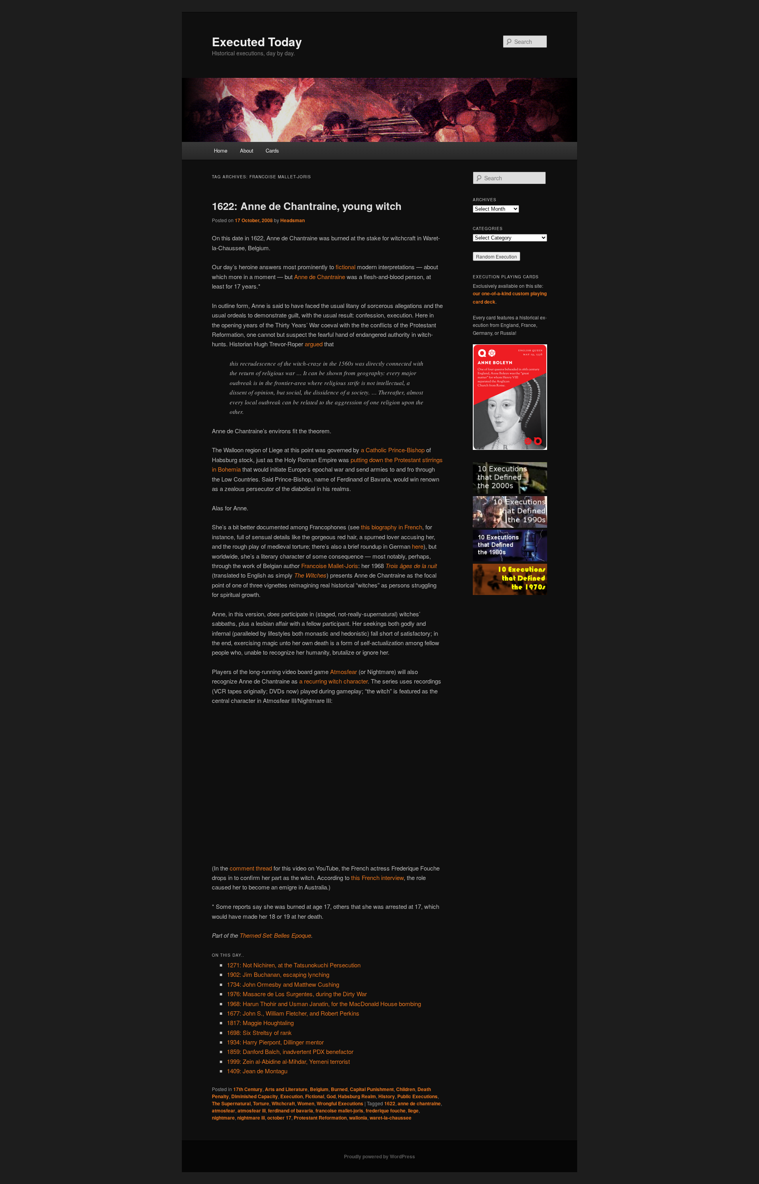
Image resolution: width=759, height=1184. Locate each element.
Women (305, 1103)
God (331, 1096)
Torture (261, 1103)
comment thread (251, 868)
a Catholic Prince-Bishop (393, 450)
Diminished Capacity (254, 1096)
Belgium (319, 1089)
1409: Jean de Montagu (257, 1071)
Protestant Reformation (320, 1117)
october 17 (279, 1117)
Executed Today (257, 41)
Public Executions (417, 1096)
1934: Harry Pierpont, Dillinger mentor (275, 1042)
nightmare (223, 1117)
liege (413, 1110)
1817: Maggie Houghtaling (260, 1022)
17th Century (247, 1089)
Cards (272, 150)
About (246, 150)
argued (314, 344)
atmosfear (223, 1110)
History (386, 1096)
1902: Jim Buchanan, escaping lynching (278, 974)
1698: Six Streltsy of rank (259, 1032)
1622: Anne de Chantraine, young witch (307, 205)
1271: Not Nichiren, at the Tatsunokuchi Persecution (294, 965)
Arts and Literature (286, 1089)
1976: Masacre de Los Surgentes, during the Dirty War (297, 993)
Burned (339, 1089)
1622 (389, 1103)
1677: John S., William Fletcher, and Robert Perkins (293, 1013)
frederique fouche (386, 1110)
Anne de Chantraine (319, 276)
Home (220, 150)
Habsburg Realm (357, 1096)
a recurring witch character (333, 681)
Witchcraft (283, 1103)
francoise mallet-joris (339, 1110)
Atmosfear (343, 671)
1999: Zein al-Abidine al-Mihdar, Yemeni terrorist (288, 1061)
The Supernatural (231, 1103)
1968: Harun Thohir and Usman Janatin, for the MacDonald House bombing (324, 1003)
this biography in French (391, 527)
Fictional (314, 1096)
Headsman (292, 220)
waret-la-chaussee (391, 1117)
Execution (291, 1096)
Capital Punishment (372, 1089)
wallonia (358, 1117)
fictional (345, 266)
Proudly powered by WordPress (379, 1156)
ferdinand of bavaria (290, 1110)
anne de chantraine (419, 1103)
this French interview (377, 877)
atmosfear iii (252, 1110)
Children (405, 1089)
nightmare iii (251, 1117)
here (417, 546)
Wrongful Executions (340, 1103)
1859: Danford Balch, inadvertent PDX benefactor (290, 1051)
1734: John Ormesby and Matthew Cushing (283, 984)
